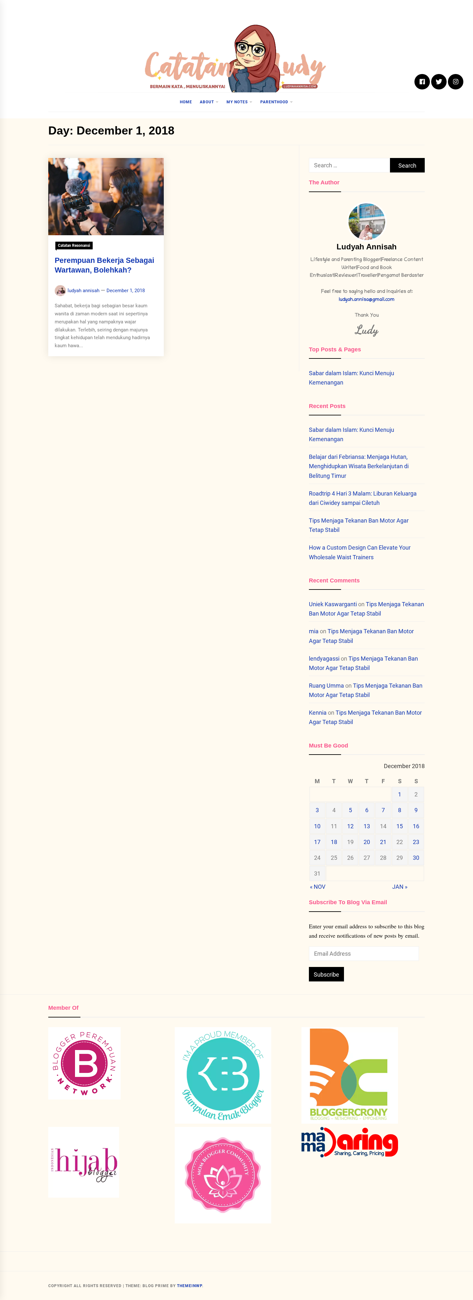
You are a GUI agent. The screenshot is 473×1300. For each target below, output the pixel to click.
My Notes (237, 102)
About (207, 102)
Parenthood (274, 102)
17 (317, 842)
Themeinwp (189, 1286)
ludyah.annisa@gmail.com (366, 300)
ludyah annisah (83, 290)
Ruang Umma (326, 685)
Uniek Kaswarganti (333, 604)
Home (186, 102)
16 (416, 826)
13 (367, 826)
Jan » (399, 886)
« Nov (317, 886)
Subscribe (326, 974)
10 (317, 826)
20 (367, 842)
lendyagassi (324, 658)
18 (334, 842)
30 (416, 857)
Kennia (318, 712)
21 (383, 842)
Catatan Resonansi (74, 245)
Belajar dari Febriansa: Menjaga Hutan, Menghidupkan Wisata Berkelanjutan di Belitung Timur (359, 466)
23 (416, 842)
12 (350, 826)
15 (399, 826)
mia (314, 631)
